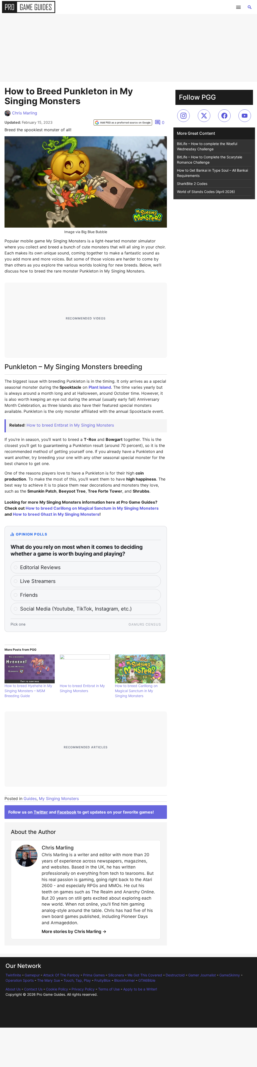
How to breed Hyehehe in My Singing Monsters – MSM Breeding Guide (28, 691)
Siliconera (116, 975)
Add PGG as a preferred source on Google (125, 122)
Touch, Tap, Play (77, 980)
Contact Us (33, 989)
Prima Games (94, 975)
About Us (13, 989)
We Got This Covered (144, 975)
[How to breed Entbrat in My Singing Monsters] (85, 668)
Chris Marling (24, 112)
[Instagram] (183, 115)
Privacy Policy (83, 989)
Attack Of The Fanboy (61, 975)
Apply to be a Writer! (140, 989)
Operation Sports (20, 980)
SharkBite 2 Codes (192, 183)
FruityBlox (102, 980)
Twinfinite (13, 975)
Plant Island (100, 387)
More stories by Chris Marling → (74, 931)
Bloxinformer (124, 980)
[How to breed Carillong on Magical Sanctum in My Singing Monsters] (140, 668)
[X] (204, 115)
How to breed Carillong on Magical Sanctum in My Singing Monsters (92, 508)
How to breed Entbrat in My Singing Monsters (70, 425)
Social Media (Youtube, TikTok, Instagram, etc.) (76, 609)
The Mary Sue (48, 980)
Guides (30, 798)
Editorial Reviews (40, 567)
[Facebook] (224, 115)
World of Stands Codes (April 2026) (206, 191)
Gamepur (32, 975)
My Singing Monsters (59, 798)
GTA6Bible (146, 980)
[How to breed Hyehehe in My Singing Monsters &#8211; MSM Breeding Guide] (30, 668)
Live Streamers (37, 581)
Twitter (41, 812)
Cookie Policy (57, 989)
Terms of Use (109, 989)
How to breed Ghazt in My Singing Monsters (56, 514)
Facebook (66, 812)
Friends (29, 595)
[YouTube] (244, 115)
